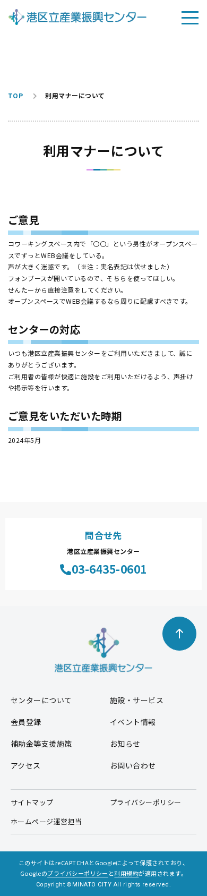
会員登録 (26, 721)
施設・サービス (136, 700)
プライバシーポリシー (146, 802)
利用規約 (126, 873)
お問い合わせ (133, 765)
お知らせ (125, 743)
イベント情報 (133, 721)
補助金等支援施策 (41, 743)
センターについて (41, 700)
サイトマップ (32, 802)
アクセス (26, 765)
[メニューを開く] (190, 17)
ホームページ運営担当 (46, 821)
